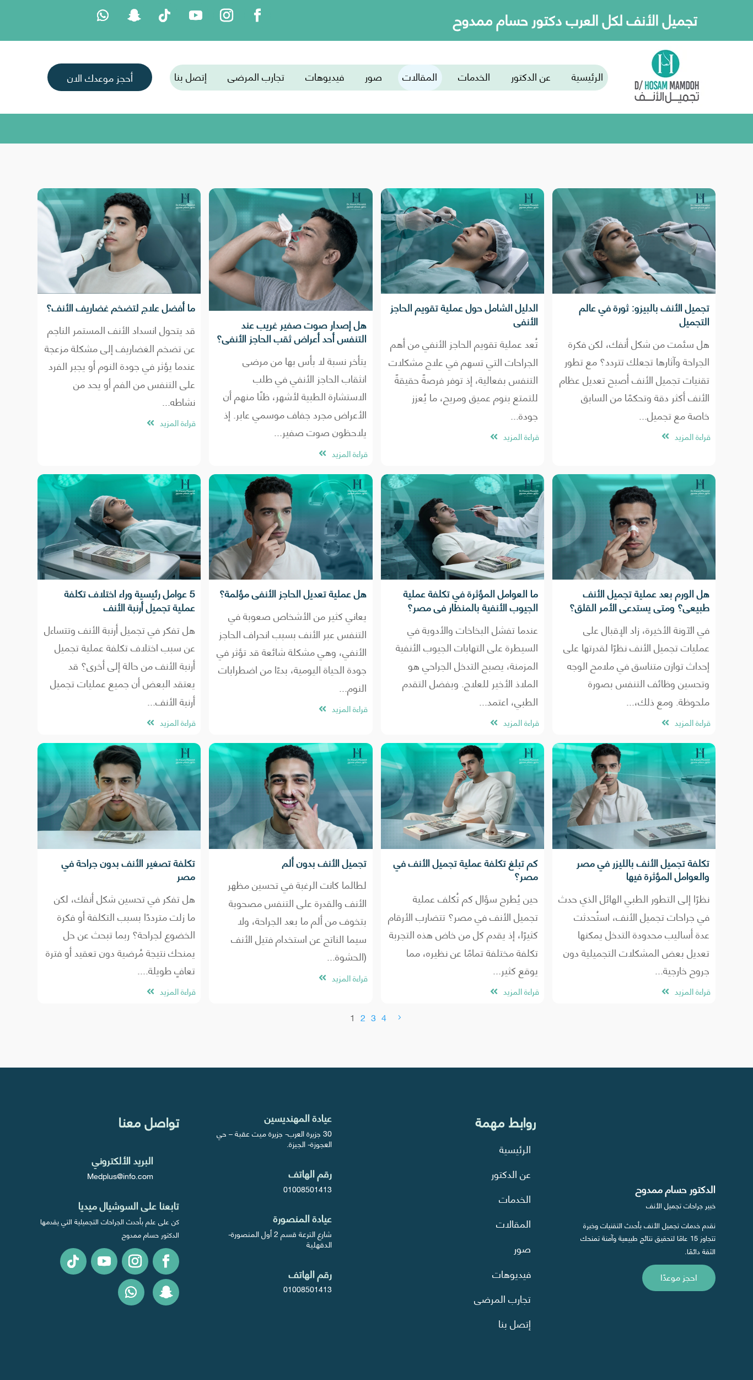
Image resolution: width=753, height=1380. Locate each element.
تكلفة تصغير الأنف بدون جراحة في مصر (128, 869)
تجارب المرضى (256, 76)
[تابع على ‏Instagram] (226, 15)
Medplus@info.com (120, 1175)
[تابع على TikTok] (165, 15)
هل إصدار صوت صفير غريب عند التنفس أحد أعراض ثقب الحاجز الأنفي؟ (292, 331)
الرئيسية (587, 76)
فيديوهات (324, 76)
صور (373, 76)
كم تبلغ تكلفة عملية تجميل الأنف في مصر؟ (466, 869)
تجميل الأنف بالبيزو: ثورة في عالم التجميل (644, 314)
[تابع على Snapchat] (134, 15)
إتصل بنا (190, 76)
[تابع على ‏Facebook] (257, 15)
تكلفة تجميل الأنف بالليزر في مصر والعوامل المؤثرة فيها (643, 869)
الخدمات (474, 76)
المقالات (419, 76)
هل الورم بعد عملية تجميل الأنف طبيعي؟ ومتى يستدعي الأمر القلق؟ (639, 599)
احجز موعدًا (678, 1276)
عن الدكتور (531, 76)
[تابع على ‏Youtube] (195, 15)
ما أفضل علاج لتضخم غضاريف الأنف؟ (120, 307)
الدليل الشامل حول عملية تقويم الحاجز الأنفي (464, 314)
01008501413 (307, 1189)
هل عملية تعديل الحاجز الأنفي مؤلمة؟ (293, 592)
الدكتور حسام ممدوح (676, 1188)
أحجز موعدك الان (100, 77)
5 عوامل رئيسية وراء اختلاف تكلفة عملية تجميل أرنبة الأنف (129, 599)
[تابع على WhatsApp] (103, 15)
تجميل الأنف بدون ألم (324, 862)
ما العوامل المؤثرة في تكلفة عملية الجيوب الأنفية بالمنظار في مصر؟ (471, 599)
